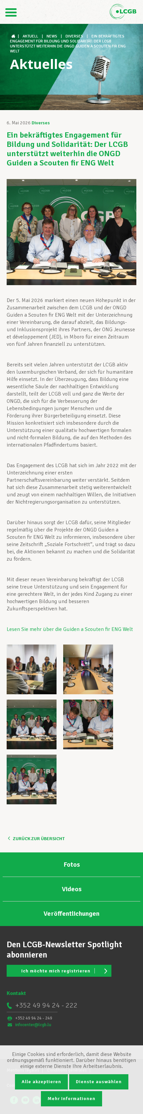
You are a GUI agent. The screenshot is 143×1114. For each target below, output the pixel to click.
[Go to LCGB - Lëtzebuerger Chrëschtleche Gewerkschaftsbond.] (14, 36)
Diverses (41, 123)
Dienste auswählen (99, 1081)
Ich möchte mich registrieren (55, 971)
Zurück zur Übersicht (39, 838)
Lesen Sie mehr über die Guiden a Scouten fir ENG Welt (70, 629)
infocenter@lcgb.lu (33, 1024)
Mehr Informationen (71, 1098)
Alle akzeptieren (41, 1081)
